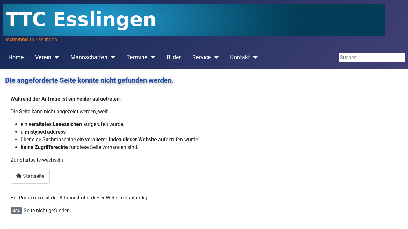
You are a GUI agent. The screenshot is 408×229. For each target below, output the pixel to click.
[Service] (215, 57)
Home (16, 57)
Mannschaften (88, 57)
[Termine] (152, 57)
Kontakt (240, 57)
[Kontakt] (254, 57)
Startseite (33, 176)
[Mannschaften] (111, 57)
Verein (43, 57)
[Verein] (55, 57)
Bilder (174, 57)
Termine (137, 57)
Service (201, 57)
